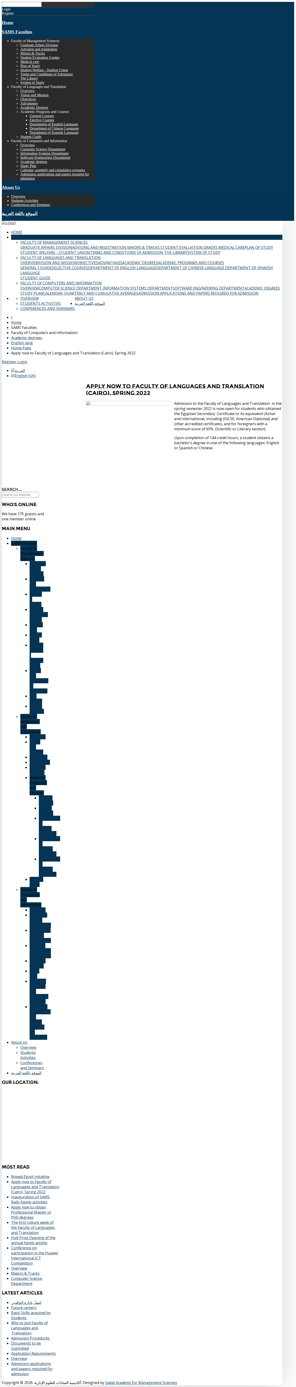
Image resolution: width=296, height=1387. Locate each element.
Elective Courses (42, 120)
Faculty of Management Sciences (54, 242)
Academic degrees (33, 162)
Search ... (12, 489)
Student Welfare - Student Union (44, 70)
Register (9, 361)
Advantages (29, 103)
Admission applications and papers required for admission (198, 293)
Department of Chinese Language (54, 128)
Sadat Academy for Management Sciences (141, 1382)
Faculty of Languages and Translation (60, 257)
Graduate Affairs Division (39, 45)
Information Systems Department (44, 153)
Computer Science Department (42, 149)
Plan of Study (30, 66)
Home (7, 22)
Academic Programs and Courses (191, 262)
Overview (27, 91)
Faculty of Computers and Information (61, 283)
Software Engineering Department (45, 157)
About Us (11, 187)
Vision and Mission (34, 95)
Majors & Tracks (32, 53)
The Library (29, 78)
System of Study (32, 82)
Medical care (29, 62)
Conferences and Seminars (30, 205)
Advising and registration (38, 49)
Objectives (28, 99)
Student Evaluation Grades (39, 57)
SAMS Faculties (17, 31)
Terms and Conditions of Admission (46, 74)
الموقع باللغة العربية (19, 213)
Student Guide (30, 137)
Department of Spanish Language (54, 132)
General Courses (42, 116)
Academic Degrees (34, 107)
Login (22, 361)
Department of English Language (54, 124)
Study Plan (28, 166)
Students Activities (24, 201)
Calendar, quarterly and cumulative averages (52, 170)
